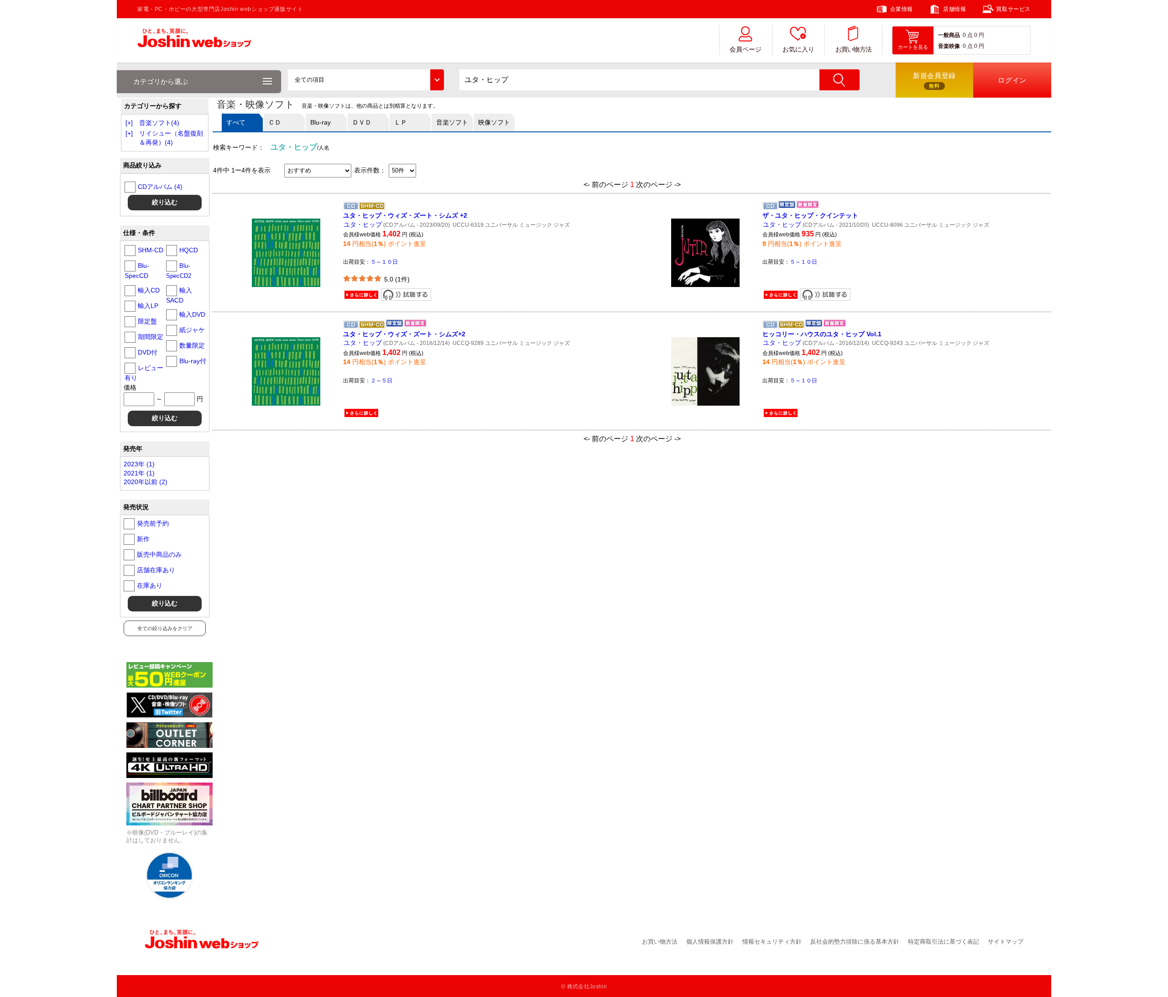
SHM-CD (150, 250)
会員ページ (745, 49)
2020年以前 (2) (145, 481)
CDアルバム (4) (160, 186)
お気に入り (798, 49)
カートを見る (913, 47)
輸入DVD (192, 314)
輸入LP (148, 305)
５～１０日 (384, 262)
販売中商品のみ (159, 554)
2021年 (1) (139, 473)
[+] (129, 122)
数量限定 (192, 345)
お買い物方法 (853, 49)
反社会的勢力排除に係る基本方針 (854, 941)
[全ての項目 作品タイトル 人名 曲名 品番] (365, 79)
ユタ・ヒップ (363, 224)
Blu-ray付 (192, 361)
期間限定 (150, 336)
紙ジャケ (192, 330)
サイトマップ (1005, 941)
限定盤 (147, 321)
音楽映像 (949, 46)
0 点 (968, 35)
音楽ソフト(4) (159, 122)
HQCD (188, 250)
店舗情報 (954, 9)
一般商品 (949, 35)
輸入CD (149, 290)
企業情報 (901, 9)
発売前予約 (153, 523)
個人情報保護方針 (710, 941)
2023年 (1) (139, 464)
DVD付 (147, 352)
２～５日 (381, 380)
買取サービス (1013, 9)
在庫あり (149, 585)
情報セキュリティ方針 (772, 941)
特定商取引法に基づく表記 (943, 941)
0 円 (979, 35)
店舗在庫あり (156, 570)
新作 (143, 539)
